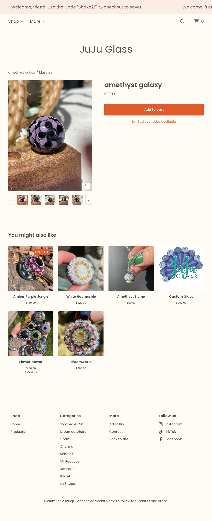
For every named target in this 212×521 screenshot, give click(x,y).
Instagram (173, 424)
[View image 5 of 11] (77, 200)
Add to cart (154, 109)
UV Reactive (70, 461)
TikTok (170, 431)
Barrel (65, 476)
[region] (106, 7)
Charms (66, 446)
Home (15, 424)
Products (17, 431)
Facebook (173, 439)
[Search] (182, 21)
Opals (64, 439)
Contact (116, 431)
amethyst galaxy (22, 72)
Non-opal (67, 468)
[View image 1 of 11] (22, 200)
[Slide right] (88, 200)
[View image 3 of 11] (50, 200)
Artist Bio (116, 424)
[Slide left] (11, 200)
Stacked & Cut (71, 424)
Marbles (45, 72)
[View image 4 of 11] (64, 200)
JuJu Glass (106, 49)
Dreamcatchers (73, 431)
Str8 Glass (68, 483)
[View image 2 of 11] (36, 200)
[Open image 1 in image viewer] (50, 135)
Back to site (118, 439)
